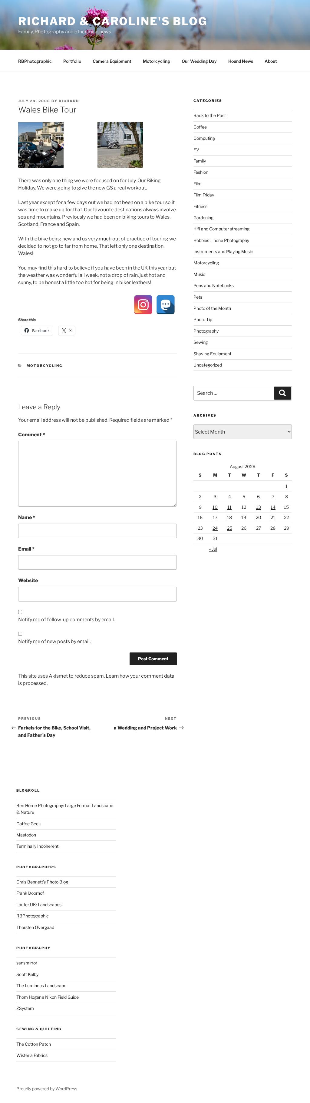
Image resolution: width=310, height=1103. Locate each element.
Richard (69, 101)
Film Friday (203, 194)
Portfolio (72, 61)
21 (273, 517)
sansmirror (26, 962)
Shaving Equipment (212, 353)
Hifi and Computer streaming (221, 228)
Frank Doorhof (30, 893)
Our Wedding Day (199, 61)
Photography (206, 331)
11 (229, 507)
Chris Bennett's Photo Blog (42, 881)
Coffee (200, 126)
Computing (204, 138)
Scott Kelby (27, 974)
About (271, 61)
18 (229, 517)
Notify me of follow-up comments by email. (66, 619)
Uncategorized (207, 364)
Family (199, 160)
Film (197, 183)
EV (196, 149)
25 (229, 528)
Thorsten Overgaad (35, 927)
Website (28, 580)
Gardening (203, 217)
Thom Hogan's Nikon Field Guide (47, 997)
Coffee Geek (28, 823)
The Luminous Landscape (41, 985)
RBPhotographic (35, 61)
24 (215, 528)
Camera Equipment (112, 61)
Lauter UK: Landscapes (38, 904)
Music (199, 274)
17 (215, 517)
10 (215, 507)
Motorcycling (156, 61)
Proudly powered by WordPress (46, 1088)
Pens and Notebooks (213, 285)
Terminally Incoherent (37, 846)
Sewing (200, 342)
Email (26, 549)
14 (273, 507)
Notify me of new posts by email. (54, 641)
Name (26, 517)
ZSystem (25, 1008)
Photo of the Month (212, 308)
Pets (197, 297)
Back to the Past (209, 115)
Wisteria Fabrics (32, 1055)
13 (258, 507)
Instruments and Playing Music (223, 251)
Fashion (200, 172)
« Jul (213, 549)
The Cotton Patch (33, 1044)
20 (258, 517)
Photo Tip (202, 319)
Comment (31, 435)
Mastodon (26, 834)
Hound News (240, 61)
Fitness (200, 206)
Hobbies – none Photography (221, 240)
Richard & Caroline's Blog (112, 21)
